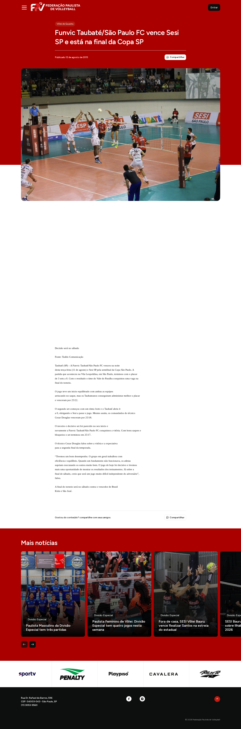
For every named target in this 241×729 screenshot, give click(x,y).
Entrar (214, 7)
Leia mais (53, 594)
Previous (24, 644)
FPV (55, 6)
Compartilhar (177, 57)
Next (32, 644)
